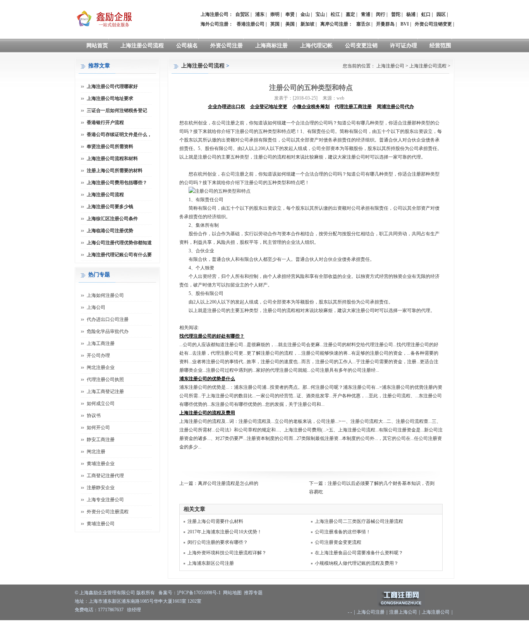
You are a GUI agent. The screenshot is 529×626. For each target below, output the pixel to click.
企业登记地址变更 (268, 106)
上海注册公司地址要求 (110, 98)
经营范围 (440, 45)
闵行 (380, 14)
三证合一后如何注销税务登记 (117, 110)
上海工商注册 (101, 343)
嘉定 (350, 14)
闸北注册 (96, 451)
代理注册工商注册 (353, 106)
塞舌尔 (363, 24)
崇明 (275, 14)
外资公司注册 (226, 45)
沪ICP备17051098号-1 (199, 592)
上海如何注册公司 (105, 295)
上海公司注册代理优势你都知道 (119, 242)
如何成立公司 (101, 403)
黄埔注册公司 (101, 523)
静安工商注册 (101, 439)
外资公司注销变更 (433, 24)
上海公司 (96, 307)
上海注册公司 (390, 66)
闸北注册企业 (101, 367)
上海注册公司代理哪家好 (112, 86)
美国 (290, 24)
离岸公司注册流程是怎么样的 (228, 483)
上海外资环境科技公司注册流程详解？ (226, 552)
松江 (335, 14)
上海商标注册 (271, 45)
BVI (404, 24)
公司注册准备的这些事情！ (343, 532)
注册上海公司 (403, 612)
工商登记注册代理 (105, 475)
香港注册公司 (250, 24)
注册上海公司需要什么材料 (215, 521)
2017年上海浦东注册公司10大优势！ (224, 532)
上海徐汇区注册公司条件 (112, 218)
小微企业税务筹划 (311, 106)
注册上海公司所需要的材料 (115, 170)
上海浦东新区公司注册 (210, 563)
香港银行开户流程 (105, 122)
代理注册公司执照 (105, 379)
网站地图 (232, 592)
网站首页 (97, 45)
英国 (275, 24)
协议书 (94, 415)
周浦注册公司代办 (395, 106)
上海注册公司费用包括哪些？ (117, 182)
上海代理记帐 (316, 45)
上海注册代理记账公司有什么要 (119, 254)
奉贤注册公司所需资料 (110, 146)
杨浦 (411, 14)
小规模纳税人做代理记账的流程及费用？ (356, 563)
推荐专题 (253, 592)
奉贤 (290, 14)
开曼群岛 (385, 24)
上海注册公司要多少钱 (110, 206)
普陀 (395, 14)
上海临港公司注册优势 (110, 230)
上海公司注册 (371, 612)
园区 (441, 14)
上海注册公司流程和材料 (112, 158)
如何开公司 (98, 427)
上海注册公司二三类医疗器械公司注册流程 (359, 521)
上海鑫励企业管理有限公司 (107, 592)
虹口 (426, 14)
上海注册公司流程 (142, 45)
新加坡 (307, 24)
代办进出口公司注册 (108, 319)
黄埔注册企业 (101, 463)
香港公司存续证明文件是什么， (119, 134)
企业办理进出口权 (226, 106)
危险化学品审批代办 (108, 331)
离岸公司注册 (334, 24)
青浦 (365, 14)
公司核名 (187, 45)
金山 (305, 14)
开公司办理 (98, 355)
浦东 (259, 14)
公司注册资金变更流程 (338, 542)
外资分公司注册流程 (108, 511)
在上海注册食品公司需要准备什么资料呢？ (359, 552)
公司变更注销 (361, 45)
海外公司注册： (217, 24)
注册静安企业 (101, 487)
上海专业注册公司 (105, 499)
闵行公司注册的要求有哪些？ (217, 542)
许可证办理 (403, 45)
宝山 (320, 14)
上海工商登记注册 (105, 391)
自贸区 (242, 14)
